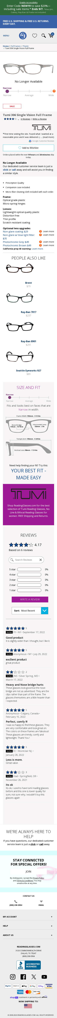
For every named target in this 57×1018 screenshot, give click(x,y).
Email (41, 905)
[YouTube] (44, 979)
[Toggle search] (44, 36)
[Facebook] (23, 979)
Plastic (26, 46)
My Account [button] (10, 916)
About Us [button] (8, 935)
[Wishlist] (35, 36)
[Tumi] (43, 127)
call (14, 169)
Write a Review (40, 119)
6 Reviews (25, 119)
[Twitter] (33, 979)
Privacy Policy (38, 878)
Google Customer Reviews (43, 141)
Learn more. (37, 248)
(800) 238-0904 (15, 905)
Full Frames (16, 46)
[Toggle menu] (6, 35)
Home (6, 46)
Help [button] (5, 925)
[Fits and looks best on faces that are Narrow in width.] (28, 95)
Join (28, 871)
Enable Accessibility (28, 2)
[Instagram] (12, 979)
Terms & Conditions (25, 880)
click (33, 844)
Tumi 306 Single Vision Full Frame (19, 48)
